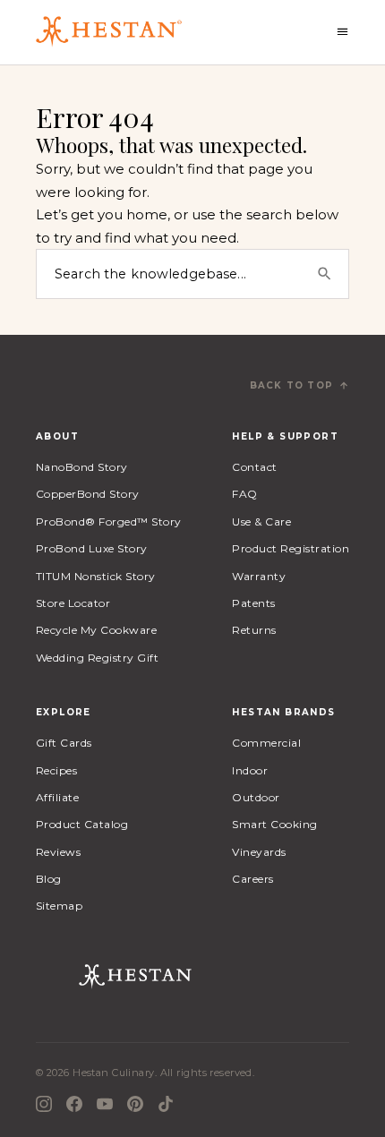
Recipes (56, 770)
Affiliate (57, 797)
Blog (49, 878)
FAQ (244, 493)
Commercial (266, 742)
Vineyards (259, 852)
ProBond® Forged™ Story (109, 521)
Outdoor (255, 797)
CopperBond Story (88, 493)
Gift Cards (64, 742)
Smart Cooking (274, 824)
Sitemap (59, 905)
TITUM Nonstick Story (96, 576)
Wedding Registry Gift (97, 657)
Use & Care (261, 521)
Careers (252, 878)
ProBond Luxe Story (92, 548)
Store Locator (73, 603)
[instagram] (44, 1104)
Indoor (250, 770)
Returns (254, 630)
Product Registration (290, 548)
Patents (253, 603)
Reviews (58, 852)
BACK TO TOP (291, 385)
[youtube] (105, 1104)
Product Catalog (82, 824)
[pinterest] (135, 1104)
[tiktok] (166, 1104)
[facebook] (74, 1104)
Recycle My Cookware (96, 630)
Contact (254, 467)
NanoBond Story (82, 467)
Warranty (259, 576)
